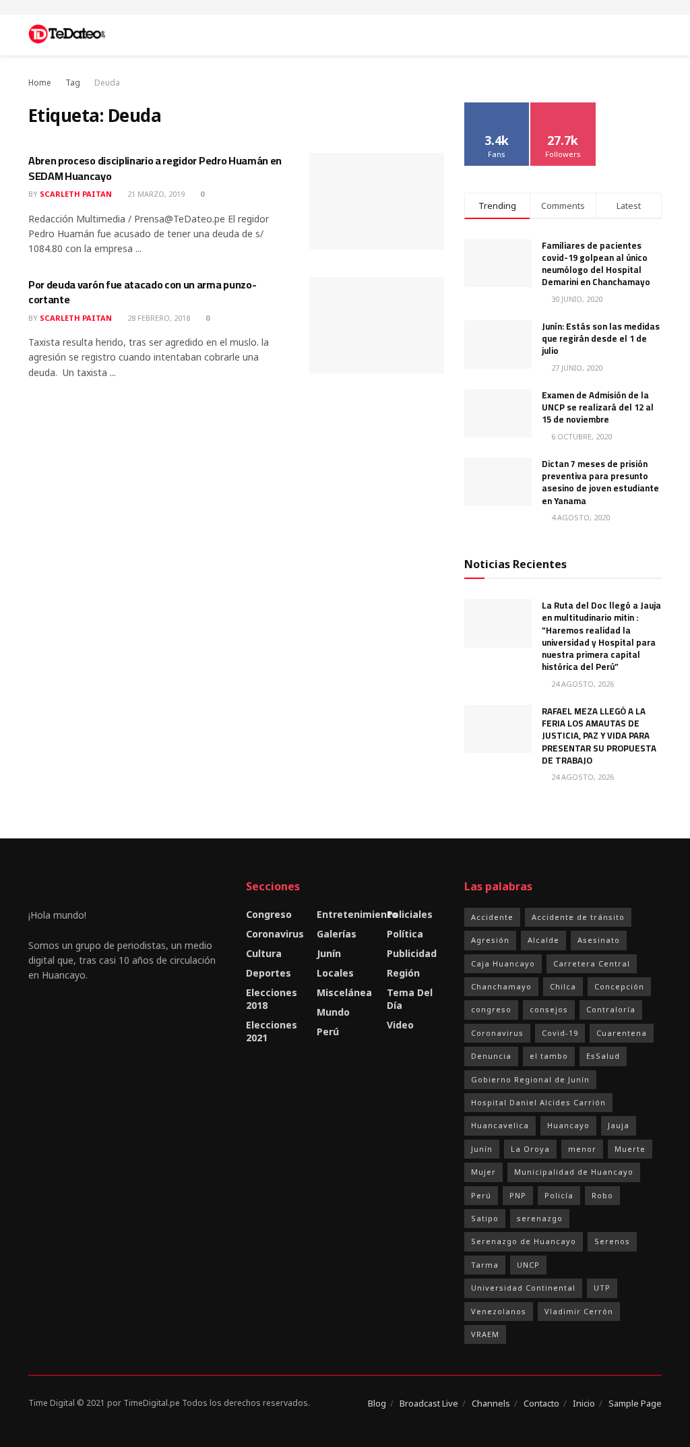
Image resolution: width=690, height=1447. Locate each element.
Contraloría (610, 1009)
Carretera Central (591, 963)
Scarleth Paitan (76, 194)
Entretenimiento (357, 914)
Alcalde (543, 940)
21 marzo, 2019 (155, 194)
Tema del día (410, 999)
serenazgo (540, 1218)
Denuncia (491, 1056)
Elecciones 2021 (271, 1031)
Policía (558, 1195)
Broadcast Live (429, 1403)
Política (405, 933)
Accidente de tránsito (578, 917)
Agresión (490, 940)
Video (400, 1024)
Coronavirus (275, 933)
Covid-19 (560, 1033)
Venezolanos (498, 1311)
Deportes (268, 972)
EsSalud (603, 1056)
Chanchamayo (501, 986)
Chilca (563, 986)
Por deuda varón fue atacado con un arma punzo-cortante (142, 291)
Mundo (333, 1012)
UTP (602, 1288)
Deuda (107, 82)
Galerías (336, 933)
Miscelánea (344, 992)
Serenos (612, 1241)
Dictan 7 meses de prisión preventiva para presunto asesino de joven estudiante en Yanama (600, 482)
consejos (549, 1009)
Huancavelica (500, 1125)
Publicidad (412, 953)
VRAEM (485, 1334)
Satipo (485, 1218)
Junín (329, 953)
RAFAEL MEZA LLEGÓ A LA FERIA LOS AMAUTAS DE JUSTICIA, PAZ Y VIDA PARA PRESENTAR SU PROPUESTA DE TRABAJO (599, 735)
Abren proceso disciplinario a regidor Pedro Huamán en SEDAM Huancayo (155, 167)
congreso (491, 1009)
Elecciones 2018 (271, 999)
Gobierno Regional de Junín (530, 1079)
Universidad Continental (523, 1288)
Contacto (541, 1403)
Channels (491, 1403)
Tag (72, 82)
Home (39, 82)
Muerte (630, 1149)
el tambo (549, 1056)
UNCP (528, 1265)
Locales (335, 972)
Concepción (619, 986)
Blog (377, 1403)
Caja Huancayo (503, 963)
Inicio (584, 1403)
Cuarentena (621, 1033)
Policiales (410, 914)
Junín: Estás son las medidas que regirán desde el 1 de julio (601, 338)
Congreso (269, 914)
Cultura (264, 953)
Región (403, 972)
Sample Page (635, 1403)
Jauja (618, 1125)
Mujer (483, 1172)
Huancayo (568, 1125)
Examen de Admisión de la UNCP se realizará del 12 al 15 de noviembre (598, 407)
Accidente (492, 917)
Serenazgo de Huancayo (523, 1241)
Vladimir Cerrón (578, 1311)
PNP (517, 1195)
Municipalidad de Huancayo (573, 1172)
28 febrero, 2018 (157, 318)
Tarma (485, 1265)
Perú (328, 1031)
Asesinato (598, 940)
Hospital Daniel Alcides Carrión (538, 1102)
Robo (602, 1195)
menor (582, 1149)
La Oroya (530, 1149)
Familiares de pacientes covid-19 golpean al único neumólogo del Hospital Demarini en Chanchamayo (596, 263)
